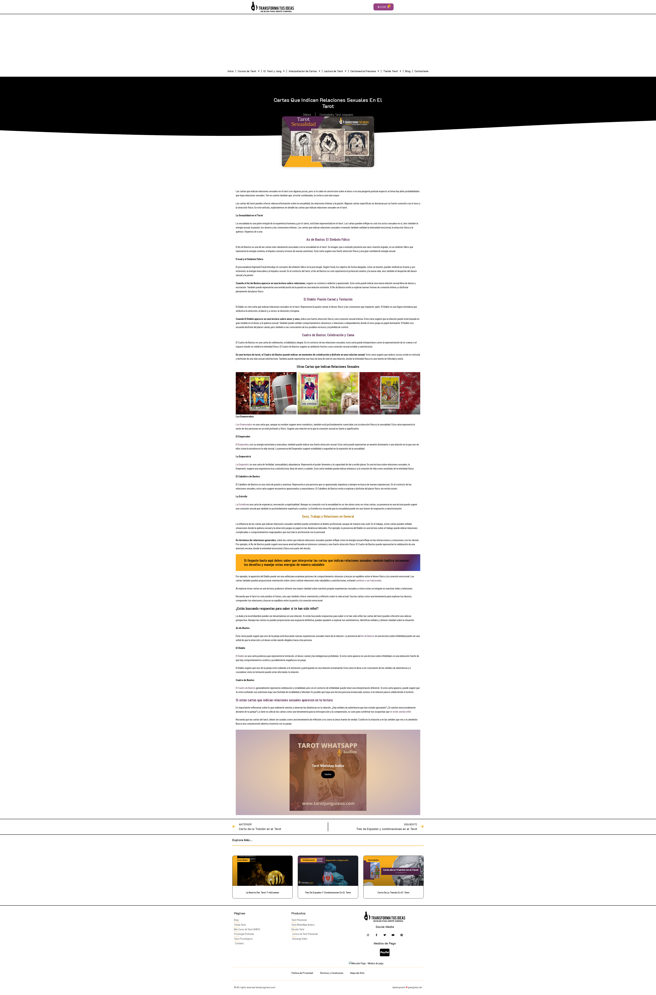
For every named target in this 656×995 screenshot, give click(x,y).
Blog (408, 71)
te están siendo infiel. (400, 711)
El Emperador (242, 444)
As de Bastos (368, 636)
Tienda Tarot (390, 71)
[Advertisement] (328, 41)
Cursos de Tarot (247, 71)
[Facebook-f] (376, 935)
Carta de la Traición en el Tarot (393, 892)
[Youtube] (393, 935)
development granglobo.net (407, 987)
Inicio (231, 71)
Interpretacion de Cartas (303, 71)
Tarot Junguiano (344, 114)
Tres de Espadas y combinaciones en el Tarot (328, 892)
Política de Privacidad (302, 972)
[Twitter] (384, 935)
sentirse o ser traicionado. (369, 580)
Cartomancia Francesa (363, 71)
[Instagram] (368, 935)
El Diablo (240, 656)
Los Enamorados (244, 424)
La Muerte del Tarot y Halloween (262, 892)
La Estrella (241, 504)
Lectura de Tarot (333, 71)
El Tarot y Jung (272, 71)
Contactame (421, 71)
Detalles (328, 774)
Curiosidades (327, 114)
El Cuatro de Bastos (245, 688)
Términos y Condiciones (331, 972)
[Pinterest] (401, 935)
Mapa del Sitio (357, 972)
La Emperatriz (242, 464)
